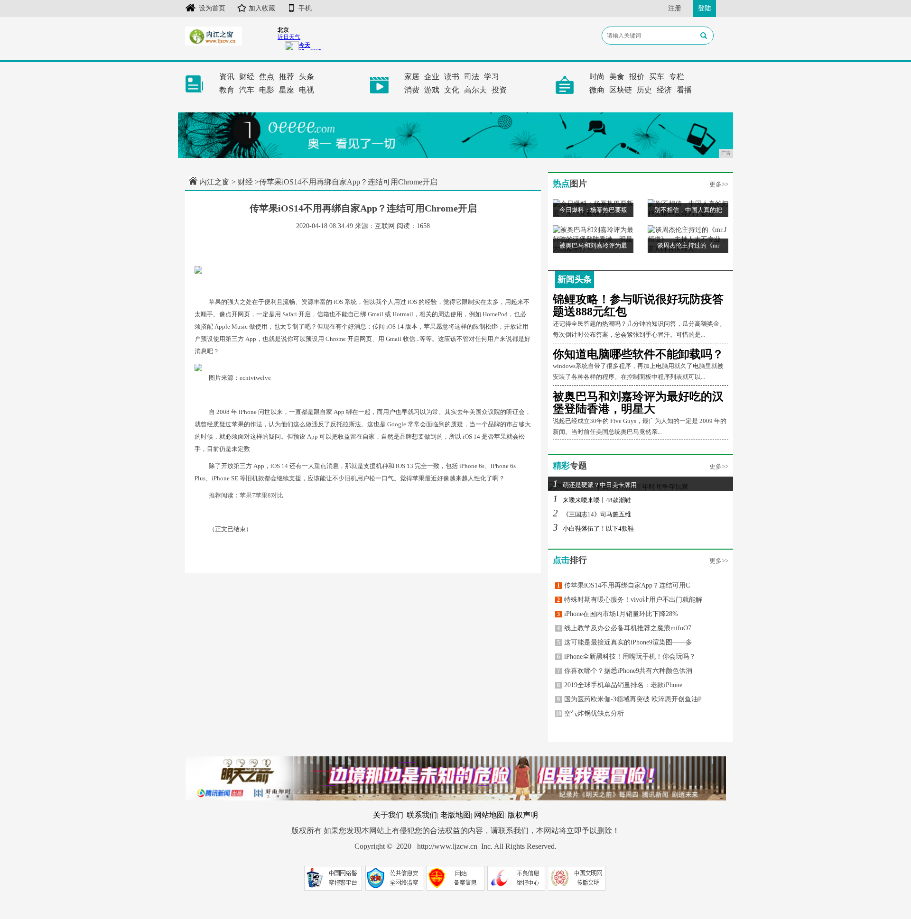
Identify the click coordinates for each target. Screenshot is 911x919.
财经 (246, 77)
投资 (499, 90)
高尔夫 (475, 90)
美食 (616, 77)
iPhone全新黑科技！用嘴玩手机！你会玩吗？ (626, 656)
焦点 (266, 77)
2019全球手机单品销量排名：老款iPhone (619, 685)
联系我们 (422, 815)
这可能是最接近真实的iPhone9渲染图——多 (624, 642)
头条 (306, 77)
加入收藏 (262, 8)
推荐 (286, 77)
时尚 (596, 77)
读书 (451, 77)
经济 (664, 90)
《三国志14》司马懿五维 (592, 514)
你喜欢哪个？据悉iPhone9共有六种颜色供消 (624, 670)
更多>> (718, 184)
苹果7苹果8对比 (261, 495)
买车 (656, 77)
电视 (306, 90)
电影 (266, 90)
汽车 (246, 90)
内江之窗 (214, 182)
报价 (636, 77)
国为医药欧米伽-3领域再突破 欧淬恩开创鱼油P (629, 699)
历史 (644, 90)
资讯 (226, 77)
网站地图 (489, 815)
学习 (491, 77)
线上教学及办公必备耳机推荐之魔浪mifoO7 (624, 628)
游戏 (431, 90)
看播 (684, 90)
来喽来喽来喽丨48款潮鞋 (592, 500)
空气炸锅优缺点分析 (590, 713)
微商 (596, 90)
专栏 (676, 77)
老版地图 (455, 815)
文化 (451, 90)
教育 (226, 90)
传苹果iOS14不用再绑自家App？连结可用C (623, 585)
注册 (674, 8)
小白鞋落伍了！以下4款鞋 (593, 528)
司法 (471, 77)
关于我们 (388, 815)
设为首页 (212, 8)
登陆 (704, 8)
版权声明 (523, 815)
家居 (411, 77)
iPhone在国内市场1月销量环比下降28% (617, 613)
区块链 (620, 90)
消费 (411, 90)
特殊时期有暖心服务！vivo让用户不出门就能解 (629, 599)
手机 (305, 8)
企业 (431, 77)
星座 (286, 90)
